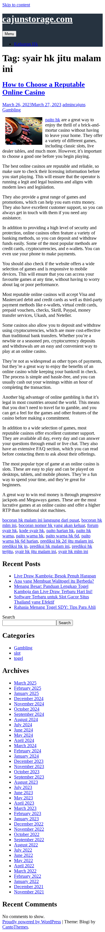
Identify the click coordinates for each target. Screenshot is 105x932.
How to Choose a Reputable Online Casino (43, 88)
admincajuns (73, 104)
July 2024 (23, 724)
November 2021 (29, 891)
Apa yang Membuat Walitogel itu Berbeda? (54, 581)
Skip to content (16, 4)
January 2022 (26, 881)
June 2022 (23, 855)
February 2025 (27, 688)
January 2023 (26, 818)
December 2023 (28, 761)
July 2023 (23, 787)
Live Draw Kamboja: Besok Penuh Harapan (55, 575)
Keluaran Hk (26, 43)
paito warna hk (29, 535)
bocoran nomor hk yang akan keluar (52, 525)
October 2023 (26, 771)
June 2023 (23, 792)
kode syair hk (31, 530)
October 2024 (26, 709)
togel (18, 658)
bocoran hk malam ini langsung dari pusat (40, 520)
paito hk (52, 119)
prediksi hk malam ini (49, 546)
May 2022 (23, 860)
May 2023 (23, 797)
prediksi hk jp (14, 546)
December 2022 (28, 823)
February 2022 (27, 876)
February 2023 (27, 813)
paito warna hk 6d (62, 535)
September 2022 (29, 839)
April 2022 (24, 865)
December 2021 (28, 886)
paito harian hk (60, 530)
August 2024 (26, 719)
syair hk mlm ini (73, 551)
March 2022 (25, 870)
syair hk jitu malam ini (35, 551)
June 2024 (23, 729)
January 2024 (26, 756)
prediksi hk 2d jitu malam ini (66, 541)
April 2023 (24, 803)
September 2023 (29, 776)
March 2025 (25, 682)
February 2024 (27, 750)
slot (17, 653)
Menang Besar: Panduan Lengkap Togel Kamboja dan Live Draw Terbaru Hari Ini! (53, 589)
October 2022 (26, 834)
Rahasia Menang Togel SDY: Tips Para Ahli (55, 607)
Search (8, 617)
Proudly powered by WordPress (31, 921)
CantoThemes (15, 926)
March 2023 (25, 808)
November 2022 (29, 829)
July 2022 (23, 850)
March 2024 (25, 745)
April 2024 (24, 740)
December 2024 (28, 698)
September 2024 (29, 714)
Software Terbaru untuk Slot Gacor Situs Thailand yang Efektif (51, 599)
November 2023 (29, 766)
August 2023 (26, 782)
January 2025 (26, 693)
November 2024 (29, 703)
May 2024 (23, 735)
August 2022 (26, 844)
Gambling (11, 109)
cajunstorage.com (37, 19)
